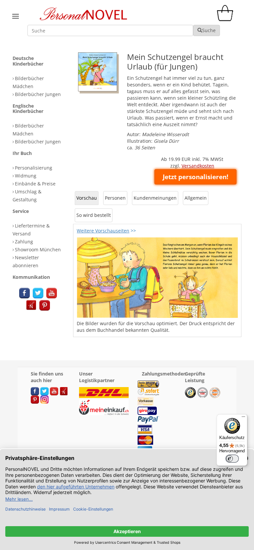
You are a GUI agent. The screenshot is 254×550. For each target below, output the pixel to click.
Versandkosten (198, 166)
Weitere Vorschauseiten (103, 230)
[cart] (226, 19)
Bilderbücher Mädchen (28, 82)
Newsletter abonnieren (26, 261)
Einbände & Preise (35, 183)
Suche (209, 30)
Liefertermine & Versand (31, 230)
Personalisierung (33, 168)
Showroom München (38, 249)
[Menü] (243, 418)
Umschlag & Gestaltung (27, 195)
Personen (115, 198)
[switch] (232, 459)
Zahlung (24, 241)
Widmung (25, 176)
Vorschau (86, 198)
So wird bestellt (93, 215)
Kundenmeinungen (155, 198)
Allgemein (196, 198)
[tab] (41, 61)
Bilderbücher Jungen (38, 94)
